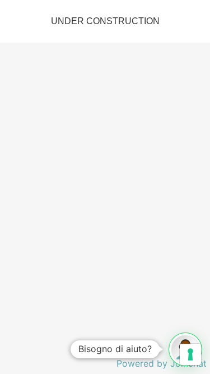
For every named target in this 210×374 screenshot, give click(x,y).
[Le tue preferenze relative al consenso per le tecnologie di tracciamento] (190, 354)
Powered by (161, 363)
